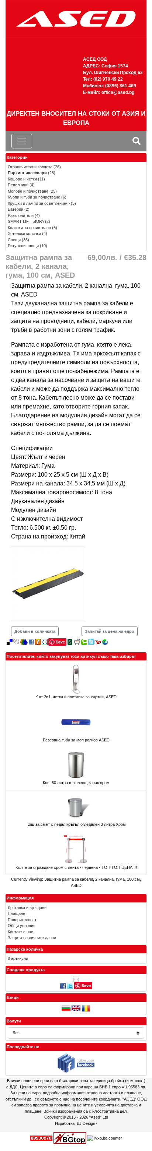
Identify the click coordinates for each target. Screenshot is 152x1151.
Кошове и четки (22, 179)
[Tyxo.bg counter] (104, 1138)
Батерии (15, 209)
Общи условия (21, 925)
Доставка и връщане (27, 907)
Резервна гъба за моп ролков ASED (76, 740)
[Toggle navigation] (21, 141)
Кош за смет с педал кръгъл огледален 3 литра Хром (76, 824)
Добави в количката (34, 631)
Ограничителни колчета (30, 167)
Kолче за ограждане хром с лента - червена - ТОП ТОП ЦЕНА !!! (76, 867)
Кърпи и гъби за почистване (34, 197)
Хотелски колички (24, 233)
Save (60, 642)
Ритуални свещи (23, 245)
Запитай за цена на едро (109, 631)
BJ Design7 (87, 1123)
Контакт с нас (20, 932)
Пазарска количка (25, 949)
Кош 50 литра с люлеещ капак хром (76, 782)
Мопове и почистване (28, 191)
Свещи (14, 240)
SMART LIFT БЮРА (26, 221)
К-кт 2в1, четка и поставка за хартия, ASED (76, 697)
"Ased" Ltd (98, 1117)
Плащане (16, 913)
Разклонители (21, 215)
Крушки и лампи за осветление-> (39, 203)
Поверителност (22, 919)
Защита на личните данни (32, 938)
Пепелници (18, 185)
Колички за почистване (29, 227)
